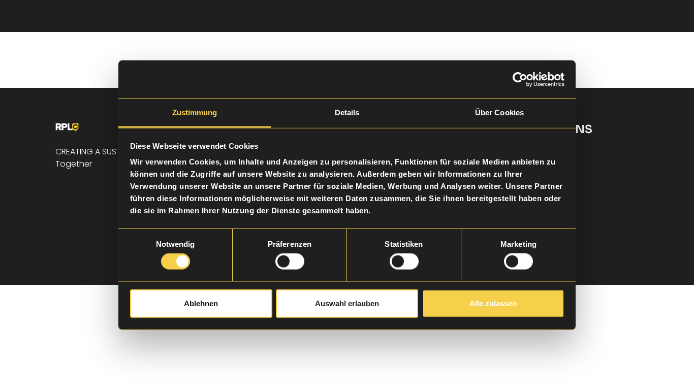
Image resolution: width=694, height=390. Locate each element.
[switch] (289, 261)
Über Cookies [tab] (499, 112)
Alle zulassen (493, 303)
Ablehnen (201, 303)
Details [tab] (347, 112)
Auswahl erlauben (347, 303)
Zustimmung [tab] (194, 112)
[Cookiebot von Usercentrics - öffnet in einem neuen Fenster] (520, 79)
